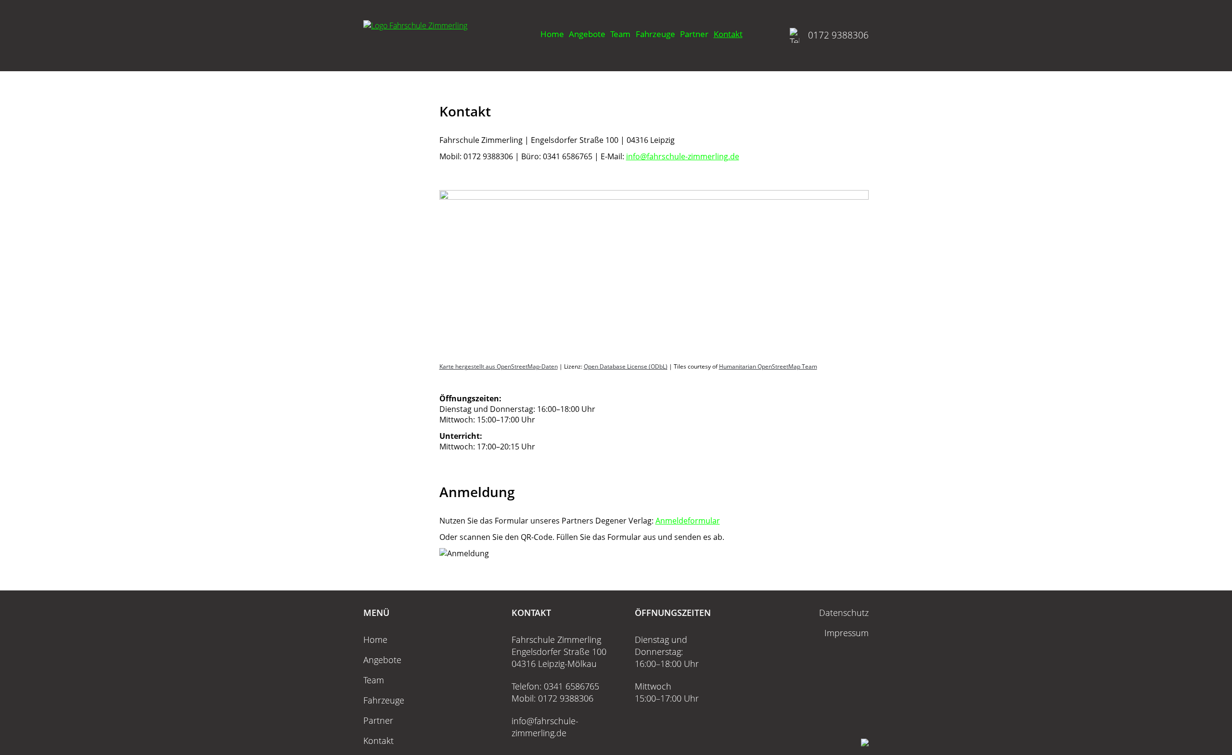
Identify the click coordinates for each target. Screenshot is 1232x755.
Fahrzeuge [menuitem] (655, 33)
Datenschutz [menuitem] (844, 612)
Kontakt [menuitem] (728, 33)
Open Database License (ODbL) (625, 366)
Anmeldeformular (687, 520)
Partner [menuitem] (694, 33)
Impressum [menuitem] (846, 633)
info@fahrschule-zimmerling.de (682, 156)
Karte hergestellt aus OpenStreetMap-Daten (498, 366)
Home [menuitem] (552, 33)
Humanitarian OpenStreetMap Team (768, 366)
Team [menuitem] (620, 33)
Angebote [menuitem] (587, 33)
